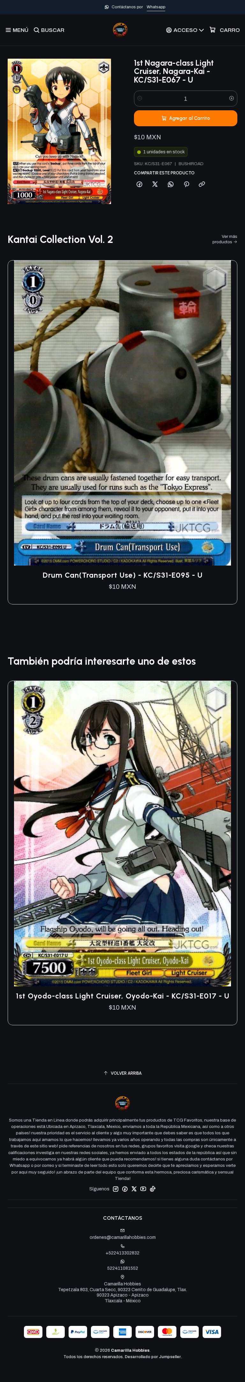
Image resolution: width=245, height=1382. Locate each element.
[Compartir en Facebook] (139, 184)
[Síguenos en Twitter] (134, 1189)
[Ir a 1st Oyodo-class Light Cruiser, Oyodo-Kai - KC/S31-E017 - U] (122, 833)
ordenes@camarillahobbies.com (123, 1237)
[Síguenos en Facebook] (125, 1189)
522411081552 (122, 1268)
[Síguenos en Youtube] (143, 1189)
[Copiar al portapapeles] (202, 184)
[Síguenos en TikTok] (152, 1189)
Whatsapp (143, 7)
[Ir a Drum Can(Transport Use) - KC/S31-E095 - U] (122, 413)
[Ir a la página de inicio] (120, 30)
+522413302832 (122, 1253)
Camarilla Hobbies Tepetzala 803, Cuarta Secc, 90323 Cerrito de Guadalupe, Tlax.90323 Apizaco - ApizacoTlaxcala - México (122, 1292)
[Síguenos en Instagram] (115, 1189)
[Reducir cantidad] (139, 98)
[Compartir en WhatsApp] (170, 184)
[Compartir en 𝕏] (155, 184)
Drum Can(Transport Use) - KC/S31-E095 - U (123, 575)
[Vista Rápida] (225, 412)
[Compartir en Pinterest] (186, 184)
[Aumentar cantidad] (231, 98)
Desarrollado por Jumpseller (153, 1357)
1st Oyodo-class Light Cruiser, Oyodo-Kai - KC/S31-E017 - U (122, 995)
